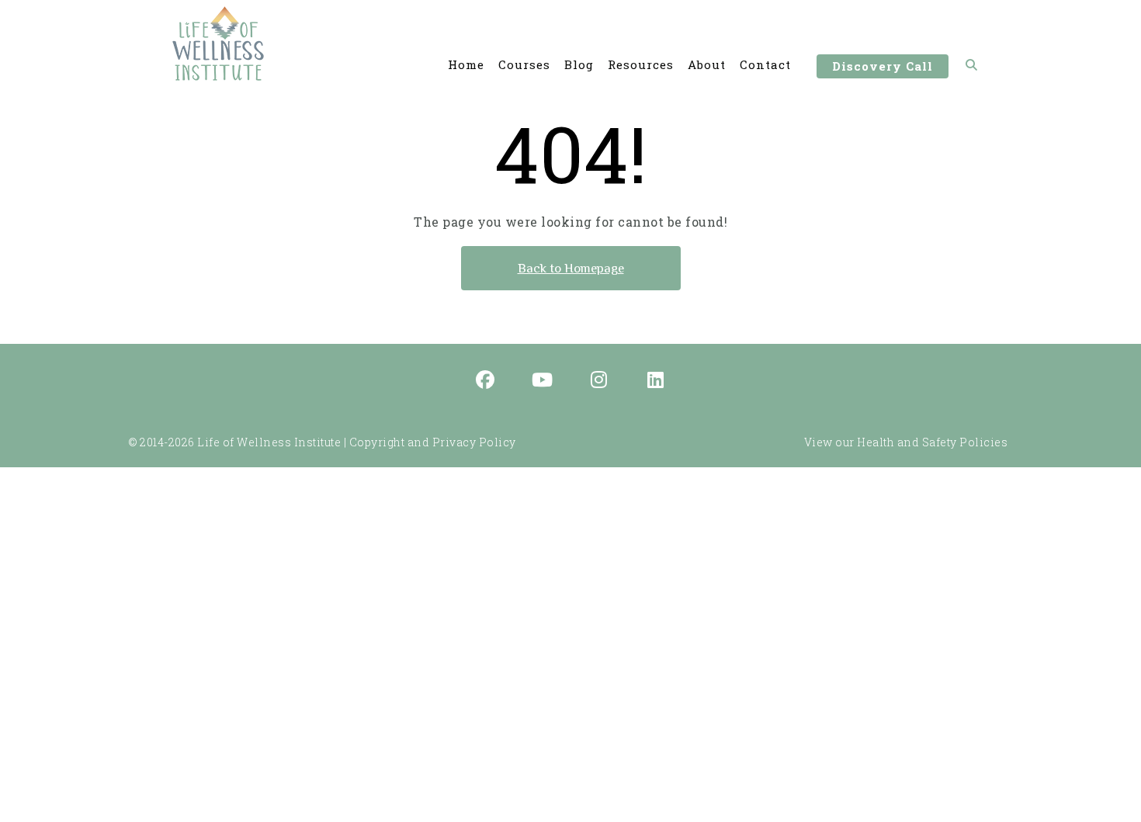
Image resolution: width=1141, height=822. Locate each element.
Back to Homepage (571, 268)
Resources (641, 64)
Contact (765, 64)
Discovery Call (882, 66)
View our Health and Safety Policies (906, 442)
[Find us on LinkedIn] (655, 381)
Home (466, 64)
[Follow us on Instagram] (599, 381)
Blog (579, 64)
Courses (524, 64)
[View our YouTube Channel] (542, 381)
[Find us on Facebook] (485, 381)
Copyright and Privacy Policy (432, 442)
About (707, 64)
